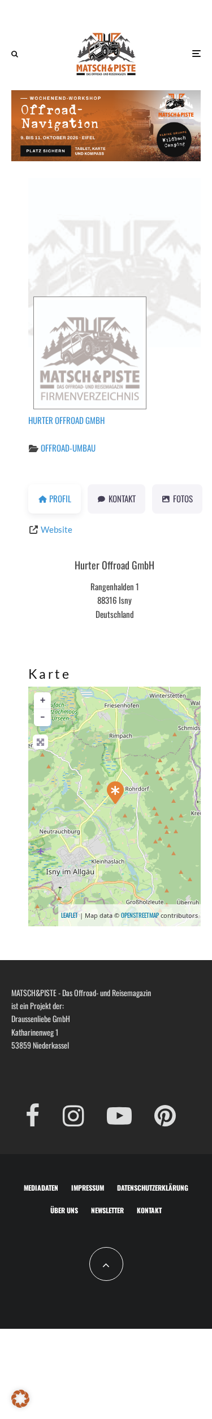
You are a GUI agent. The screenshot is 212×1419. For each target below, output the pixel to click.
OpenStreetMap (140, 915)
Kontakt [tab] (122, 498)
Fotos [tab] (183, 498)
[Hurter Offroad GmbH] (115, 793)
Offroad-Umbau (68, 447)
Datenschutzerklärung (152, 1187)
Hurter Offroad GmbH (66, 420)
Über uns (64, 1210)
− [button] (42, 717)
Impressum (87, 1187)
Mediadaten (41, 1187)
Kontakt (149, 1210)
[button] (20, 1398)
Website (56, 529)
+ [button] (42, 700)
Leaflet (69, 915)
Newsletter (107, 1210)
